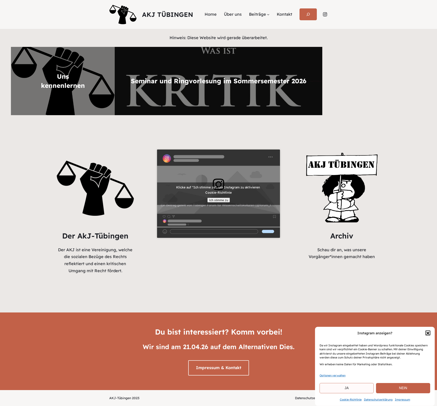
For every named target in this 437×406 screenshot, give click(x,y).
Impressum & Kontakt (218, 367)
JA (347, 388)
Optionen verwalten (333, 375)
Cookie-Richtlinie (351, 399)
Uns (63, 76)
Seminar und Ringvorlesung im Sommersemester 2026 (218, 81)
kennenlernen (63, 85)
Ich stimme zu (218, 200)
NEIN (403, 388)
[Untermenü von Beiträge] (268, 14)
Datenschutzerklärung (378, 399)
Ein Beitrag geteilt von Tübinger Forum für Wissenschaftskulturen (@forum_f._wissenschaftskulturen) (233, 205)
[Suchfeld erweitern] (308, 14)
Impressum (402, 399)
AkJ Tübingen (167, 14)
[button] (428, 333)
